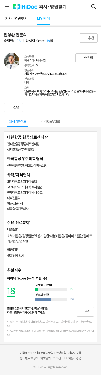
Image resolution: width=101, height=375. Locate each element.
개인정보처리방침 (43, 353)
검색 (93, 6)
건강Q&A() (50, 121)
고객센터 (58, 359)
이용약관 (25, 353)
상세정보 (51, 278)
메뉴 (6, 6)
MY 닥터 (43, 18)
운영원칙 (61, 353)
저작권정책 (74, 353)
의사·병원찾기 (53, 7)
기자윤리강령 (73, 359)
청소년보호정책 (29, 359)
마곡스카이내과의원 (34, 60)
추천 (90, 38)
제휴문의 (45, 359)
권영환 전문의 (15, 35)
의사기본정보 (17, 121)
